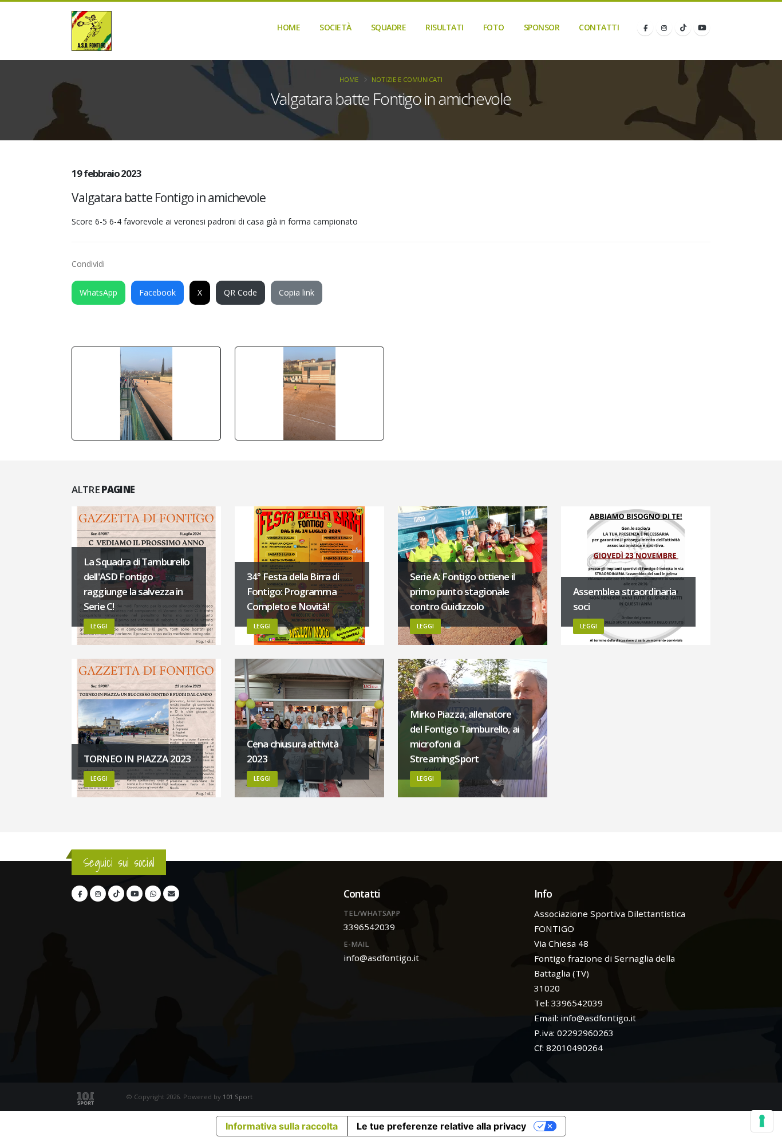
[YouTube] (702, 27)
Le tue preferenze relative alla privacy (441, 1126)
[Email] (171, 894)
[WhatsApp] (153, 894)
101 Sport (237, 1096)
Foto (493, 27)
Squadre (388, 27)
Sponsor (542, 27)
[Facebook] (645, 27)
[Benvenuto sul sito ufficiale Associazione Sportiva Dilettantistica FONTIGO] (92, 31)
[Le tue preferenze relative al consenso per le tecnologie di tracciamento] (762, 1121)
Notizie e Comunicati (407, 79)
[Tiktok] (683, 27)
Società (335, 27)
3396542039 (369, 927)
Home (288, 27)
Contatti (599, 27)
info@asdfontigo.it (381, 957)
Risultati (444, 27)
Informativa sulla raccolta (282, 1126)
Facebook (157, 292)
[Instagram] (664, 27)
